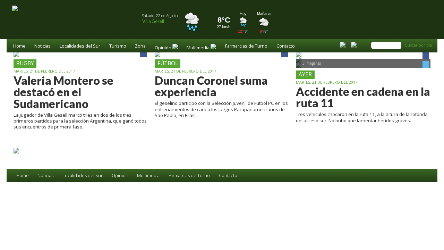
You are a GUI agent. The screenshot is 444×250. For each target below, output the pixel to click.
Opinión (120, 175)
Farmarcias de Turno (246, 46)
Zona (140, 46)
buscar (397, 45)
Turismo (117, 46)
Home (19, 46)
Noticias (42, 46)
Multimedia (148, 175)
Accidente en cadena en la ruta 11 (363, 97)
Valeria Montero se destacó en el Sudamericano (63, 92)
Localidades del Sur (80, 46)
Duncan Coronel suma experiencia (211, 86)
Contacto (285, 46)
